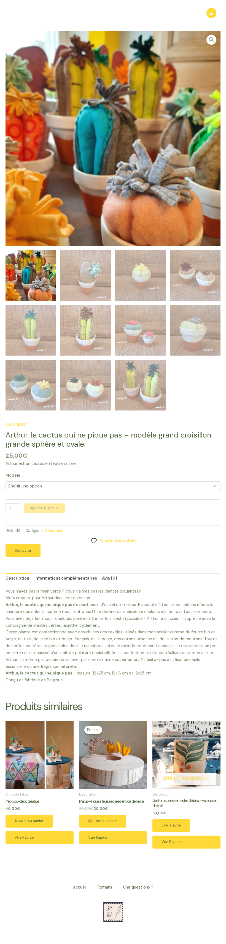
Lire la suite (171, 825)
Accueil (80, 887)
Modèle (13, 475)
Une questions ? (138, 887)
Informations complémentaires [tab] (65, 578)
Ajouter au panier (44, 508)
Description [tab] (17, 578)
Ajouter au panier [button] (29, 820)
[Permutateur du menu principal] (211, 13)
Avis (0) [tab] (109, 578)
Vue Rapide (24, 837)
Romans (105, 887)
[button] (211, 40)
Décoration (16, 424)
